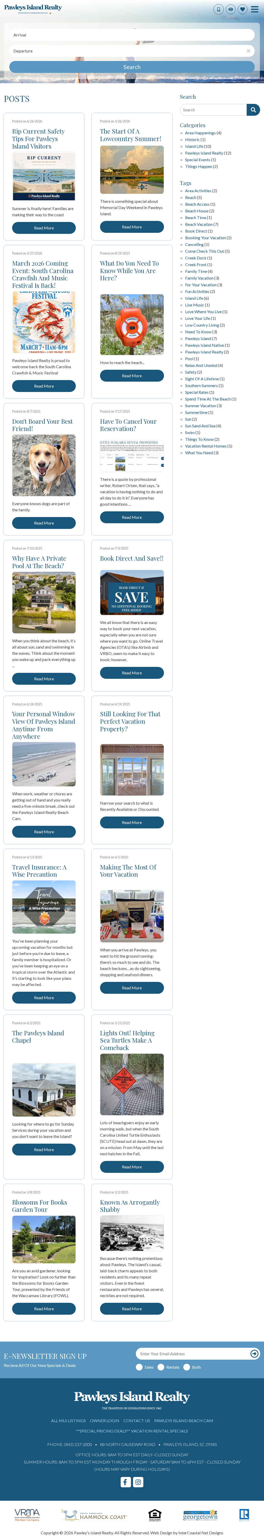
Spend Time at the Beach (208, 399)
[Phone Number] (218, 9)
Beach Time (195, 217)
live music (194, 305)
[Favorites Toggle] (243, 9)
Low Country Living (202, 325)
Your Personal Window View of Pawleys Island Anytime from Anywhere (43, 725)
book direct (196, 231)
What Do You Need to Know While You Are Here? (129, 270)
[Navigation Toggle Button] (255, 9)
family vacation (199, 278)
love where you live (203, 312)
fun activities (197, 291)
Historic (192, 139)
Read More (44, 227)
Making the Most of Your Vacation (128, 870)
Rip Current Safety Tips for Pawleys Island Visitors (38, 138)
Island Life (194, 146)
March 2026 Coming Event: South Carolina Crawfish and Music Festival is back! (42, 274)
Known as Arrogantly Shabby (130, 1205)
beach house (197, 211)
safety (190, 372)
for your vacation (201, 285)
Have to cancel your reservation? (128, 425)
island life (194, 298)
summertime (196, 412)
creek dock (196, 258)
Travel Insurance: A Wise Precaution (39, 870)
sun (188, 419)
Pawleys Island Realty (204, 153)
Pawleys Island (198, 338)
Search (132, 66)
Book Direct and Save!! (131, 558)
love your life (197, 318)
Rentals (172, 1367)
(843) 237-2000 (78, 1444)
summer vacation (200, 406)
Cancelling (194, 244)
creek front (196, 265)
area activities (198, 191)
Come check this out (204, 251)
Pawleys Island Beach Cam (183, 1420)
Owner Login (104, 1420)
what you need (199, 453)
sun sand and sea (200, 426)
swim (190, 432)
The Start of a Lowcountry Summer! (130, 134)
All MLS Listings (68, 1420)
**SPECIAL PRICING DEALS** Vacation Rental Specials (132, 1430)
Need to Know (198, 332)
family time (196, 271)
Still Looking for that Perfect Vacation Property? (130, 721)
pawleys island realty (204, 352)
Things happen (198, 166)
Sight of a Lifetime (202, 379)
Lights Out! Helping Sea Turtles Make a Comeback (127, 1040)
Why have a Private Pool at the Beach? (39, 562)
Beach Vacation (199, 224)
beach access (197, 204)
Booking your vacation (205, 238)
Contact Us (136, 1420)
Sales (149, 1367)
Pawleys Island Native (204, 345)
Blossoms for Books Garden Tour (39, 1205)
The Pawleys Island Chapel (38, 1036)
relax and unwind (201, 365)
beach (190, 197)
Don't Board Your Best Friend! (42, 425)
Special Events (197, 160)
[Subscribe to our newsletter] (254, 1354)
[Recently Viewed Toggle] (231, 9)
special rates (197, 392)
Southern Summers (201, 385)
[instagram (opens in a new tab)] (138, 1482)
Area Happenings (200, 133)
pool (189, 359)
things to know (199, 439)
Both (196, 1367)
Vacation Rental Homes (206, 446)
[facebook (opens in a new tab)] (126, 1482)
